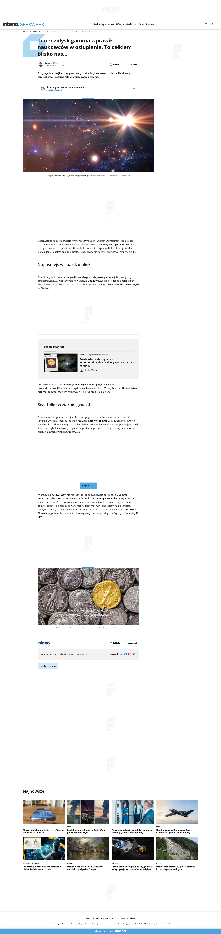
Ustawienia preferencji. (115, 924)
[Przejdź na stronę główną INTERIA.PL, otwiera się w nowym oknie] (11, 24)
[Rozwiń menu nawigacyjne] (216, 24)
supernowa (91, 502)
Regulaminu (83, 924)
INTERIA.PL (138, 924)
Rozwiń (85, 485)
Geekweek (33, 32)
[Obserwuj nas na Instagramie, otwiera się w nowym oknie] (130, 654)
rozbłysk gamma (48, 666)
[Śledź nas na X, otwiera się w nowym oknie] (134, 654)
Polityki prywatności (99, 924)
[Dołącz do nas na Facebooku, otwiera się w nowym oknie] (126, 654)
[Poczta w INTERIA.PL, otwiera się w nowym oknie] (211, 24)
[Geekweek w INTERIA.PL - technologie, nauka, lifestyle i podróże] (32, 24)
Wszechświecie (122, 417)
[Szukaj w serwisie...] (206, 24)
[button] (100, 24)
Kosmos (42, 32)
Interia (25, 32)
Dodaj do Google (66, 90)
